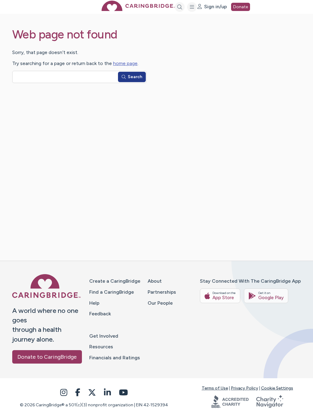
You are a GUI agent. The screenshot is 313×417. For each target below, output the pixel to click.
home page (125, 63)
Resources (101, 347)
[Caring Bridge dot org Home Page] (138, 9)
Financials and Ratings (114, 358)
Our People (160, 303)
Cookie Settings (277, 388)
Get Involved (103, 336)
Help (94, 303)
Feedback (100, 314)
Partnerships (162, 292)
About (155, 281)
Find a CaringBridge (111, 292)
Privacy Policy (244, 388)
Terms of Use (215, 388)
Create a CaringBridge (114, 281)
